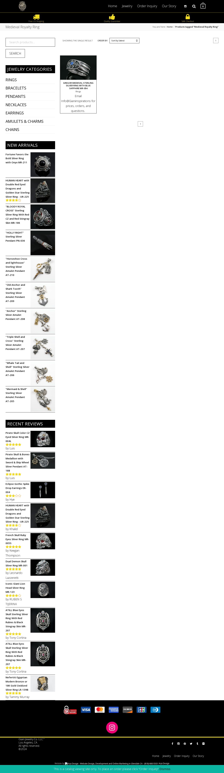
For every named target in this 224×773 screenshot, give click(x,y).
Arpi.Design (163, 763)
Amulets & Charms (24, 121)
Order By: (103, 40)
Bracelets (16, 88)
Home (170, 26)
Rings (11, 79)
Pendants (15, 96)
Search (15, 53)
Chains (12, 129)
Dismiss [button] (164, 769)
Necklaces (16, 104)
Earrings (15, 113)
